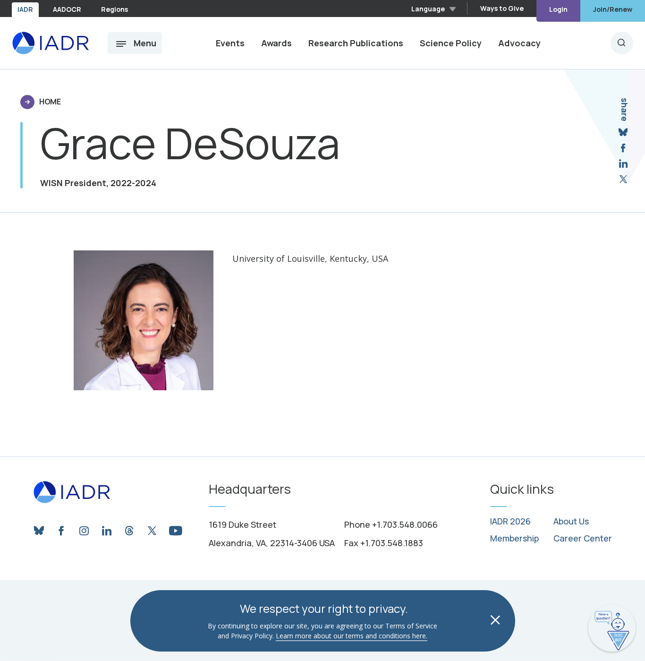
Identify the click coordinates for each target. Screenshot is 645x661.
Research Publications (355, 43)
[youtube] (174, 528)
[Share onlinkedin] (623, 163)
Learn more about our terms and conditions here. (351, 635)
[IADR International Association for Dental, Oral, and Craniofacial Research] (50, 43)
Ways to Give (502, 8)
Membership (514, 538)
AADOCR (67, 9)
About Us (571, 521)
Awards (276, 43)
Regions (114, 9)
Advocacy (519, 43)
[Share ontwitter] (623, 179)
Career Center (582, 538)
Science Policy (451, 43)
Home (49, 101)
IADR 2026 (510, 521)
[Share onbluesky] (623, 132)
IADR (25, 9)
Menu (145, 43)
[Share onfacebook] (623, 148)
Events (230, 43)
